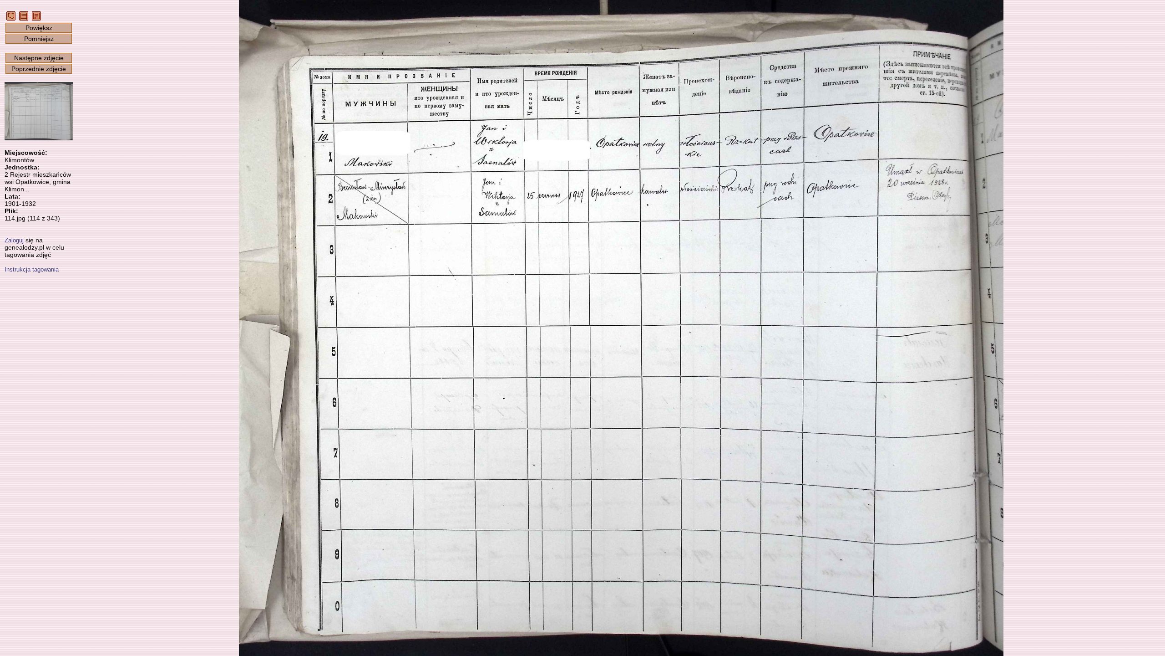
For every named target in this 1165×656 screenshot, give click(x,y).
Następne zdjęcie (39, 58)
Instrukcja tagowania (32, 269)
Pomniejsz (39, 38)
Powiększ (38, 27)
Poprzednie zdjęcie (38, 68)
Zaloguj (14, 240)
